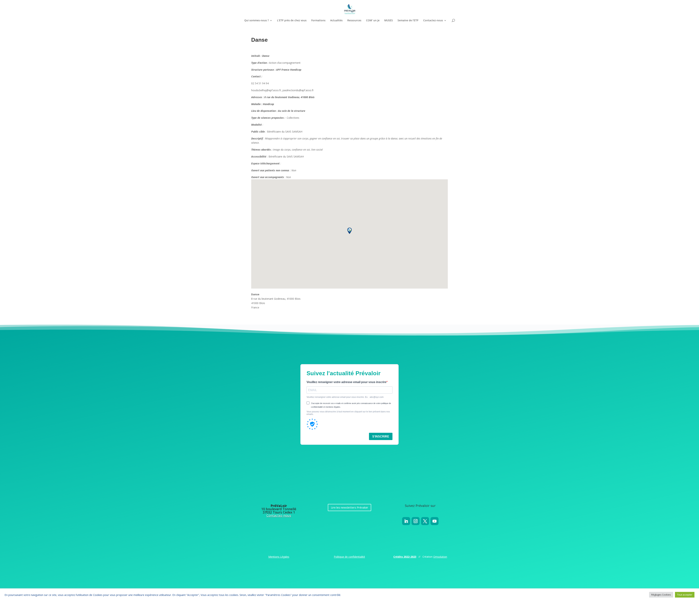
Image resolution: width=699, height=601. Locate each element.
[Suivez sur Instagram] (416, 521)
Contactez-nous (433, 20)
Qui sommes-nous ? (256, 20)
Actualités (336, 20)
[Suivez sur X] (425, 521)
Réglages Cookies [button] (661, 594)
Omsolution (440, 556)
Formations (318, 20)
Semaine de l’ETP (408, 20)
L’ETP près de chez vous (292, 20)
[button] (349, 231)
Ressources (354, 20)
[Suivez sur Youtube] (435, 521)
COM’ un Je (373, 20)
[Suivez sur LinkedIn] (406, 521)
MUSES (388, 20)
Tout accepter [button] (684, 594)
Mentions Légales (278, 556)
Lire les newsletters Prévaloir (349, 507)
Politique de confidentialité (349, 556)
